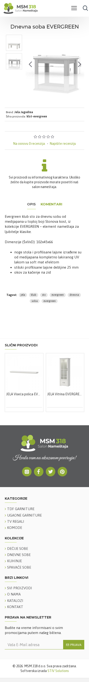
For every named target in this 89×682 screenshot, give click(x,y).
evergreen (58, 294)
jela (23, 294)
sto (44, 294)
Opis (31, 204)
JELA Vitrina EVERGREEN (54, 394)
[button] (30, 64)
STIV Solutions (58, 671)
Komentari (51, 204)
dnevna (74, 294)
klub (33, 294)
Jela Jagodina (23, 112)
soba (35, 301)
